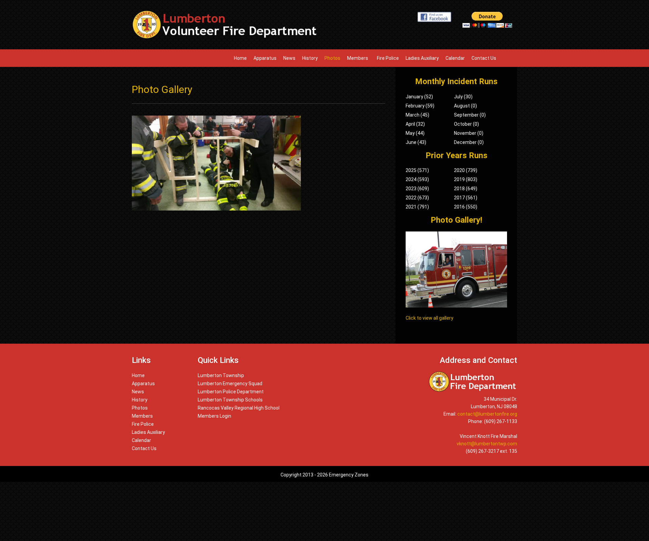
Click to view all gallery (429, 318)
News (289, 58)
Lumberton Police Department (231, 391)
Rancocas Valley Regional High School (239, 408)
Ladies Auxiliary (422, 58)
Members (358, 58)
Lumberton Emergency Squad (230, 383)
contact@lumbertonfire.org (487, 414)
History (310, 58)
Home (240, 58)
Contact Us (484, 58)
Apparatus (265, 58)
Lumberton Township (221, 375)
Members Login (214, 416)
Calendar (455, 58)
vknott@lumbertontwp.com (487, 443)
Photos (332, 58)
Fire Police (388, 58)
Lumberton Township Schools (230, 399)
